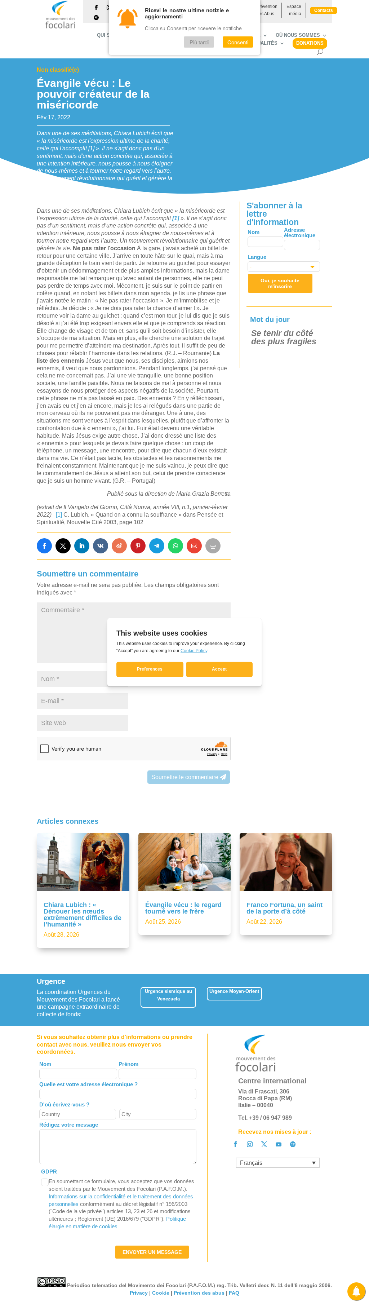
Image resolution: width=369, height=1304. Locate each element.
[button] (333, 999)
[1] (59, 515)
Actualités (262, 43)
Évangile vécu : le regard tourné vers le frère (183, 908)
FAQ (234, 1293)
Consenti (237, 42)
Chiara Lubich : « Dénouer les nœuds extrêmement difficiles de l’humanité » (82, 914)
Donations (310, 43)
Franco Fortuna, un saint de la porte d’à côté (284, 908)
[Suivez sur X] (264, 1144)
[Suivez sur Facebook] (96, 8)
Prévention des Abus (266, 10)
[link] (44, 545)
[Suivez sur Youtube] (278, 1144)
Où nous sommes (298, 35)
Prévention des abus (199, 1293)
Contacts (323, 10)
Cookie (160, 1293)
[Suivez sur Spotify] (96, 18)
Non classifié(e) (58, 70)
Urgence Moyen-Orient (234, 991)
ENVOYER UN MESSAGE (152, 1252)
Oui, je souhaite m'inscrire (280, 283)
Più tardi (199, 42)
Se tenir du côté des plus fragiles (283, 337)
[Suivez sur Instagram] (249, 1144)
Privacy (139, 1293)
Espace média (293, 10)
